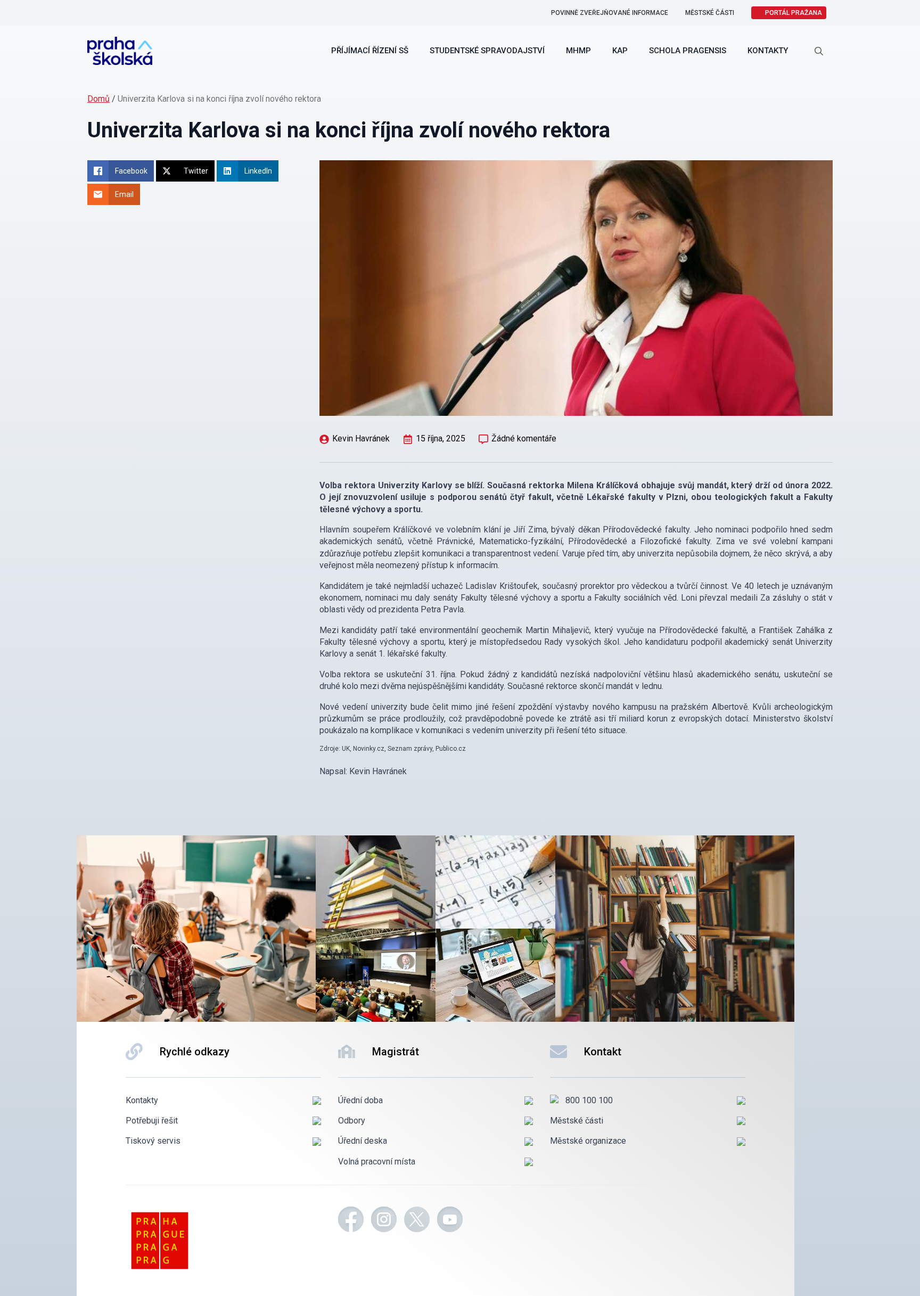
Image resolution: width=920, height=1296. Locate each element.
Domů (98, 99)
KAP (620, 50)
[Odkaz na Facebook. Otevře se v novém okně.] (351, 1221)
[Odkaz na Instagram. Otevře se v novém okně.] (384, 1221)
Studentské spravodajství (487, 50)
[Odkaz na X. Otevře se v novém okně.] (417, 1221)
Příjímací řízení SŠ (369, 50)
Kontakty (768, 50)
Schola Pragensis (687, 50)
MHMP (578, 50)
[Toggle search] (819, 51)
